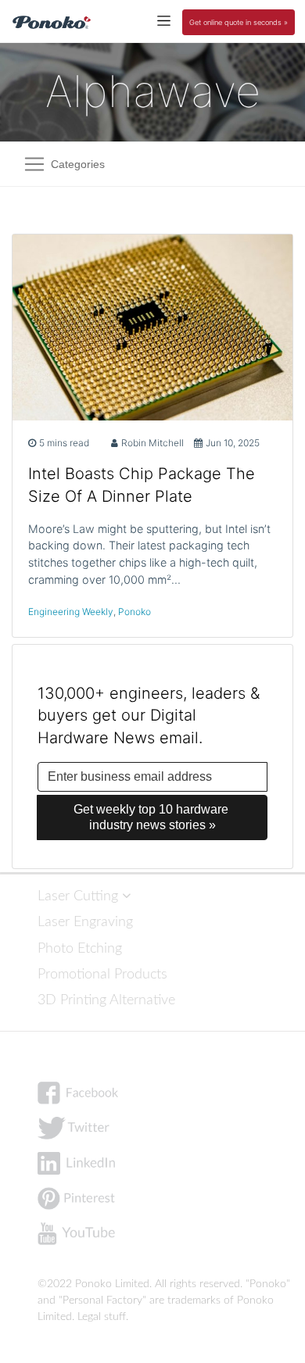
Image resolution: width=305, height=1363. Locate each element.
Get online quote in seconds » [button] (238, 22)
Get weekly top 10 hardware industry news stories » (152, 817)
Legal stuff (101, 1316)
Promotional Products (102, 974)
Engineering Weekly (70, 611)
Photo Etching (80, 948)
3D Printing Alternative (106, 1000)
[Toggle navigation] (163, 20)
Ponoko (134, 611)
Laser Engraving (85, 921)
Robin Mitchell (152, 443)
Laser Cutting (80, 896)
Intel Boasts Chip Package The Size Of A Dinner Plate (141, 485)
